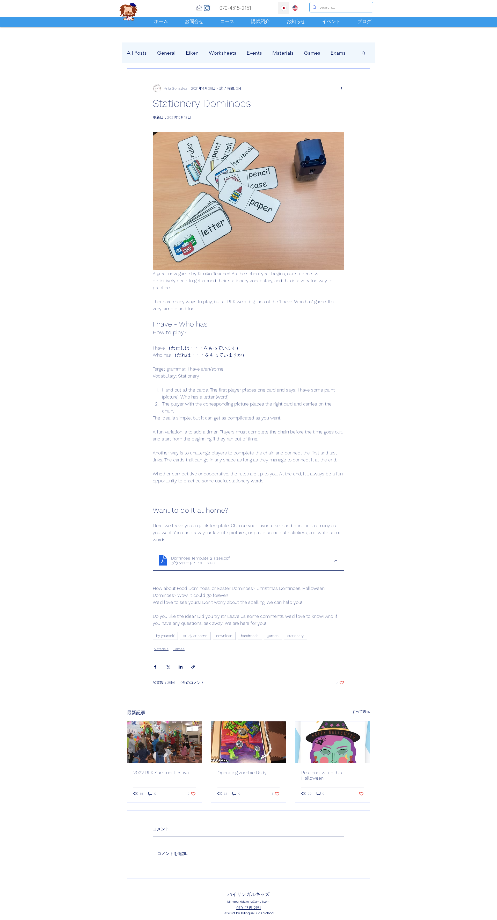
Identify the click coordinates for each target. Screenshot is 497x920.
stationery (295, 636)
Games (312, 53)
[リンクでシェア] (193, 666)
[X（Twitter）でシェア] (167, 666)
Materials (283, 53)
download (224, 636)
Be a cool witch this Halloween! (321, 775)
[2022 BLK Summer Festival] (164, 742)
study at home (195, 636)
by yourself (165, 636)
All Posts (137, 53)
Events (254, 53)
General (166, 53)
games (273, 636)
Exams (338, 53)
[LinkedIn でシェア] (180, 666)
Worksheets (222, 53)
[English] (295, 8)
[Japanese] (283, 8)
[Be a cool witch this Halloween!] (332, 742)
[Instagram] (206, 8)
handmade (250, 636)
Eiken (192, 53)
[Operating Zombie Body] (248, 742)
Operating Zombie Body (242, 772)
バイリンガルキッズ (248, 894)
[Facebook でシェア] (155, 666)
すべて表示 (361, 711)
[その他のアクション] (341, 88)
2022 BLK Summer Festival (161, 772)
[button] (363, 53)
